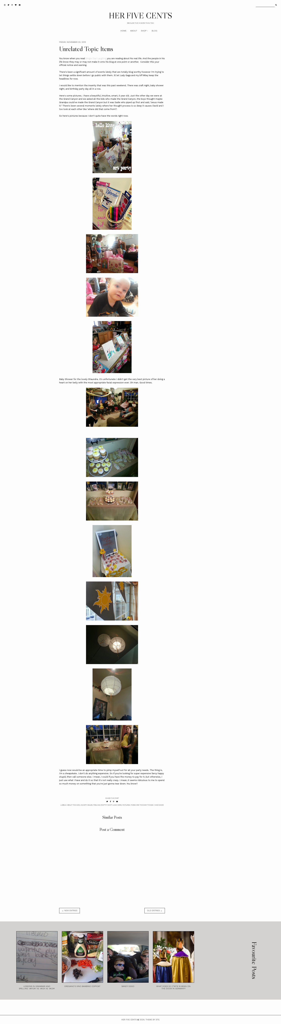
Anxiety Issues (86, 805)
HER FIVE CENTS (140, 15)
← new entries (69, 910)
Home (123, 31)
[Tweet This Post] (107, 801)
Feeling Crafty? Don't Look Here (107, 805)
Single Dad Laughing (96, 58)
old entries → (154, 910)
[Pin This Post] (113, 801)
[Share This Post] (110, 801)
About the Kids (73, 805)
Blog (154, 31)
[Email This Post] (117, 801)
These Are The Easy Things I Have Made (147, 805)
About (133, 31)
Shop (143, 31)
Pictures (126, 805)
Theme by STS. (153, 1019)
